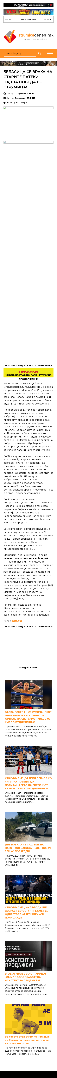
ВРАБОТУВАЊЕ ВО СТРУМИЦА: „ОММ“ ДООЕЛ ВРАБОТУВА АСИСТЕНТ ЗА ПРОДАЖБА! (25, 977)
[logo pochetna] (28, 36)
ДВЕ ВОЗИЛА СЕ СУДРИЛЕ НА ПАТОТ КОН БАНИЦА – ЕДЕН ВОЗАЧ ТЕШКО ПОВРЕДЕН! (28, 848)
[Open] (50, 53)
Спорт (23, 103)
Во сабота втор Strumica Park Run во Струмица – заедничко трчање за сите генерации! (27, 1040)
